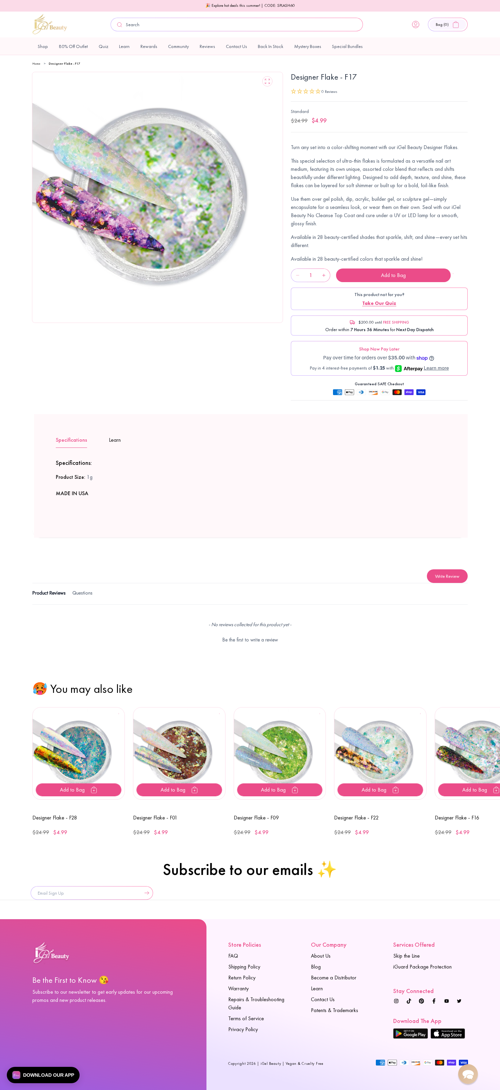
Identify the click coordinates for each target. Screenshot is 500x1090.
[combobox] (237, 24)
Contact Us (323, 999)
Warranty (238, 988)
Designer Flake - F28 (54, 817)
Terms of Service (246, 1018)
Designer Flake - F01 (155, 817)
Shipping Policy (244, 966)
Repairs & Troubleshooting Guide (256, 1003)
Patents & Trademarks (334, 1010)
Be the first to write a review (250, 639)
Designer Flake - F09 (256, 817)
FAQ (233, 955)
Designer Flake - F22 (356, 817)
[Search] (119, 24)
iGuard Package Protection (422, 966)
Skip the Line (406, 955)
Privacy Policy (243, 1029)
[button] (448, 24)
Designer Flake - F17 (64, 63)
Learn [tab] (115, 439)
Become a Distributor (333, 977)
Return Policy (241, 977)
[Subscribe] (145, 893)
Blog (316, 966)
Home (36, 63)
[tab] (49, 594)
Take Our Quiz (379, 303)
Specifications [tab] (71, 439)
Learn (317, 988)
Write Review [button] (447, 576)
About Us (321, 955)
